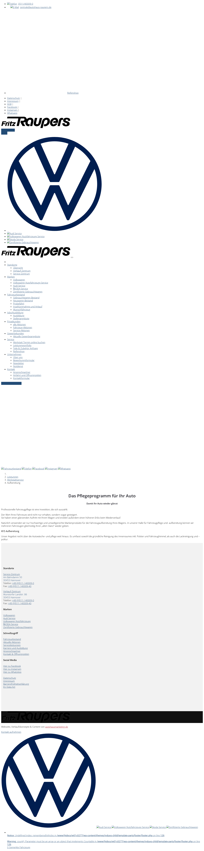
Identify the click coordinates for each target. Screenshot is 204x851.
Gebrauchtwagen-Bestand (26, 297)
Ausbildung (18, 315)
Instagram (12, 109)
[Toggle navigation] (72, 257)
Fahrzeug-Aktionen (22, 327)
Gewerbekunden (15, 333)
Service (10, 339)
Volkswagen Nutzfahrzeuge (17, 621)
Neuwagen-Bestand (23, 300)
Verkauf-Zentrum (21, 270)
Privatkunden (13, 321)
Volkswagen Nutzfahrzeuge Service (30, 282)
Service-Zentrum (21, 273)
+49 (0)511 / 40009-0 (23, 583)
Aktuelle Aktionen (11, 642)
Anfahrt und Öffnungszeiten (27, 375)
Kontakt (11, 369)
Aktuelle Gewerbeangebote (26, 336)
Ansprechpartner (21, 372)
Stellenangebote (21, 318)
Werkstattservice (15, 479)
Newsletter (18, 363)
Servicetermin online (11, 383)
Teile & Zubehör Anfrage (25, 348)
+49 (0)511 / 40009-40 (19, 586)
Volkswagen (19, 279)
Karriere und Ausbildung (15, 648)
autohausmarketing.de (56, 726)
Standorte (12, 264)
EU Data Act (9, 686)
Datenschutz (13, 98)
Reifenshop (73, 92)
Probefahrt (18, 303)
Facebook (12, 106)
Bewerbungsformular (23, 360)
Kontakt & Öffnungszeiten (16, 654)
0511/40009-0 (25, 3)
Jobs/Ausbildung (15, 312)
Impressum (13, 101)
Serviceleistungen (12, 645)
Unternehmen (14, 354)
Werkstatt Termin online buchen (29, 342)
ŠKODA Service (20, 288)
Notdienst (18, 366)
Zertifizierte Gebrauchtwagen (27, 291)
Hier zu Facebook (12, 665)
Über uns (18, 357)
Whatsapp (12, 112)
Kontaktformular (21, 378)
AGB (9, 104)
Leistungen (12, 476)
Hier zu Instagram (12, 668)
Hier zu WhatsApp (12, 671)
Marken (11, 276)
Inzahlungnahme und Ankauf (27, 306)
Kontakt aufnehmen (11, 731)
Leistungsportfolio (22, 345)
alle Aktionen (19, 324)
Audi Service (19, 285)
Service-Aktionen (21, 330)
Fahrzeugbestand (16, 294)
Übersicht (18, 267)
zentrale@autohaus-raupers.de (35, 7)
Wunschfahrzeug (21, 309)
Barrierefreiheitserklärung (16, 683)
